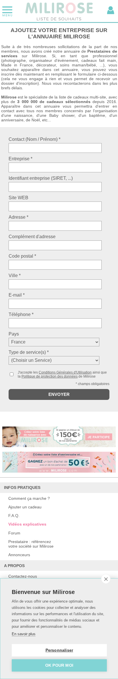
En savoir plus (24, 634)
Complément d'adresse (32, 236)
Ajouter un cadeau (25, 507)
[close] (106, 579)
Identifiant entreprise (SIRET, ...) (41, 178)
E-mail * (17, 295)
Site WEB (18, 197)
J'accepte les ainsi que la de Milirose (62, 374)
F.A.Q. (13, 515)
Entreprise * (20, 158)
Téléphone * (21, 314)
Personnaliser (59, 650)
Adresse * (18, 217)
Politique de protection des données (49, 376)
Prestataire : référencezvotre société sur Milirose (31, 543)
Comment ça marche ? (29, 498)
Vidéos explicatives (27, 524)
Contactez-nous (22, 576)
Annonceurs (19, 554)
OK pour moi (59, 665)
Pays (14, 333)
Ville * (15, 275)
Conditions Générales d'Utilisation (65, 372)
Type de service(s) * (29, 352)
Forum (14, 533)
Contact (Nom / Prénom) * (34, 139)
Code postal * (22, 256)
